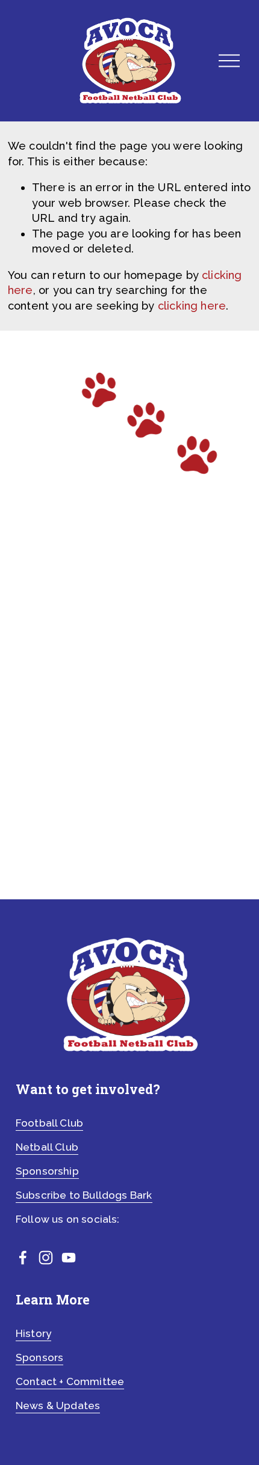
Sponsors (39, 1357)
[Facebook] (23, 1257)
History (33, 1333)
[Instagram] (46, 1257)
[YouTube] (68, 1257)
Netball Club (47, 1147)
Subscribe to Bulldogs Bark (84, 1195)
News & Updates (58, 1405)
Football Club (49, 1123)
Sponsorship (47, 1171)
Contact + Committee (70, 1381)
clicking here (192, 305)
